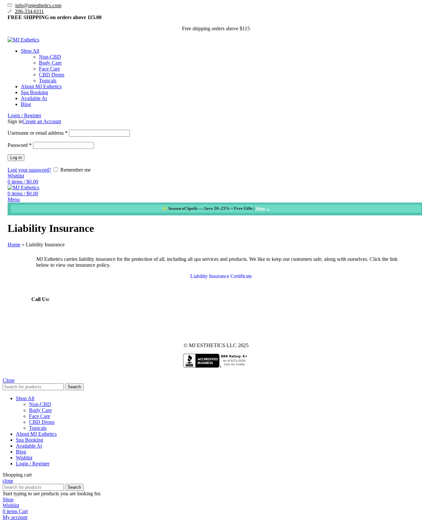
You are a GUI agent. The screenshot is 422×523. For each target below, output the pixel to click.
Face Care (49, 68)
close (8, 480)
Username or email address (38, 133)
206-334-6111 (29, 11)
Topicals (47, 80)
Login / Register (32, 463)
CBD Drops (51, 74)
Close (9, 380)
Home (14, 244)
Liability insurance (50, 322)
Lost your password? (29, 170)
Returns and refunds (220, 322)
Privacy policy (260, 322)
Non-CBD (50, 57)
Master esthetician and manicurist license (153, 322)
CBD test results (90, 322)
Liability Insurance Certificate (221, 276)
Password (20, 145)
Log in (16, 157)
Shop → (263, 208)
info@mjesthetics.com (38, 5)
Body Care (50, 63)
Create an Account (41, 121)
